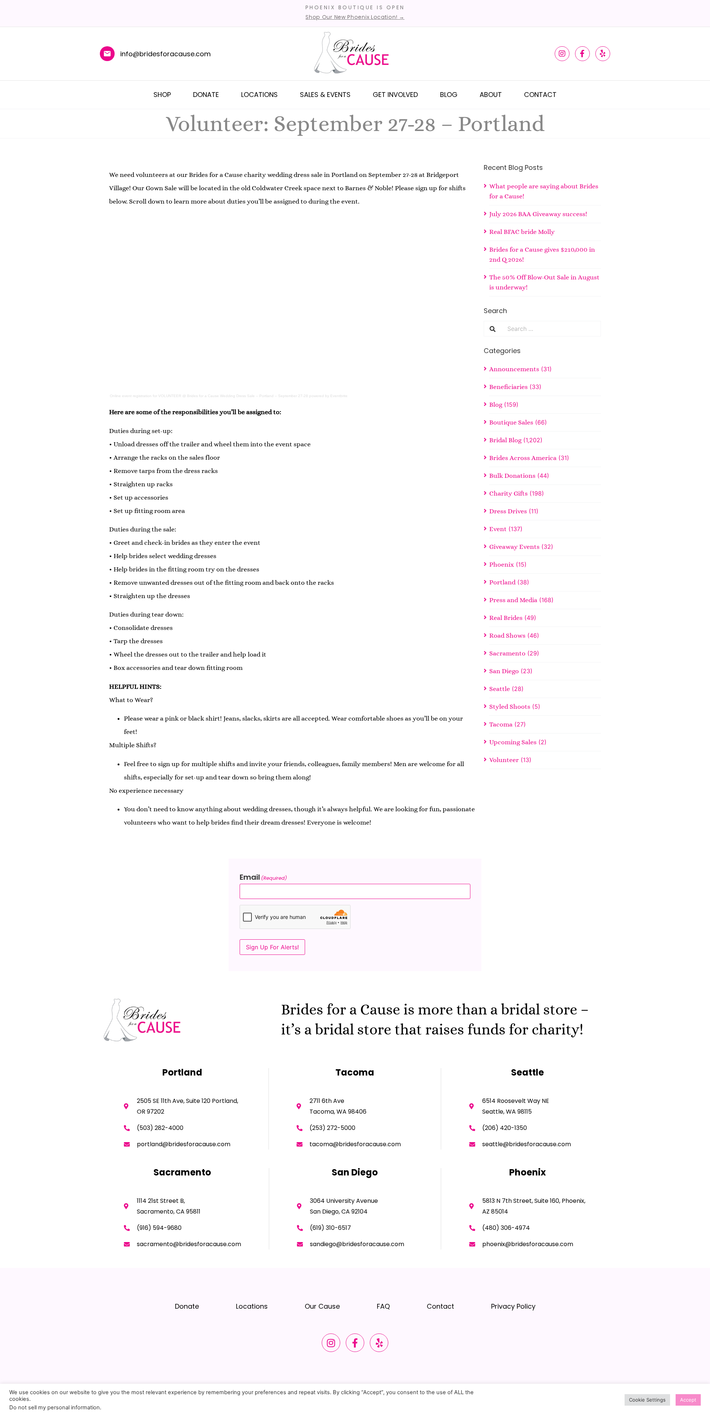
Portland (502, 582)
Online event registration (131, 396)
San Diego (504, 671)
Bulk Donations (512, 475)
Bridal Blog (505, 440)
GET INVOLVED (395, 94)
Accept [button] (688, 1400)
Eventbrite (339, 396)
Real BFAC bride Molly (522, 231)
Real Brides (506, 617)
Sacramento (507, 653)
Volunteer (504, 760)
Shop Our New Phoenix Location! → (354, 17)
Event (498, 529)
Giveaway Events (514, 546)
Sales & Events (325, 94)
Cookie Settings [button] (647, 1400)
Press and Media (513, 600)
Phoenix (501, 564)
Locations (259, 94)
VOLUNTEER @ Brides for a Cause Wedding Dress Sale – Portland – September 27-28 (233, 396)
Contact (540, 94)
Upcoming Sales (513, 742)
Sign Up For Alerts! (272, 947)
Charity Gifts (508, 493)
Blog (448, 94)
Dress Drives (508, 511)
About (491, 94)
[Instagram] (562, 53)
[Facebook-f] (582, 53)
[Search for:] (551, 328)
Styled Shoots (509, 706)
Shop (162, 94)
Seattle (499, 688)
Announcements (514, 369)
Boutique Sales (511, 422)
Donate (206, 94)
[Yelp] (602, 53)
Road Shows (507, 635)
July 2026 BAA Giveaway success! (538, 214)
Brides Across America (523, 458)
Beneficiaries (508, 386)
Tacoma (501, 724)
